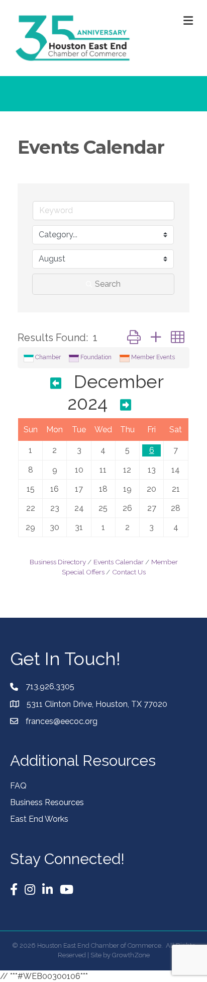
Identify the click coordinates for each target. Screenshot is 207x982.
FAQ (18, 786)
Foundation (96, 357)
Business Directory (58, 562)
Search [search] (108, 284)
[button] (134, 337)
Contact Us (129, 572)
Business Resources (47, 802)
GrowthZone (131, 955)
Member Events (153, 357)
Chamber (48, 357)
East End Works (39, 819)
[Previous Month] (55, 383)
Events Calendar (118, 562)
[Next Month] (125, 405)
